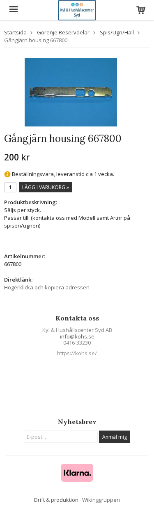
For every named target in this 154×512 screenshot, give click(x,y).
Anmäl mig (114, 436)
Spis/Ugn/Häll (117, 32)
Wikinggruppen (101, 499)
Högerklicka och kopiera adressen (47, 287)
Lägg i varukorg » (45, 187)
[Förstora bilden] (71, 91)
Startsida (15, 32)
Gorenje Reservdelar (63, 32)
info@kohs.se (77, 336)
